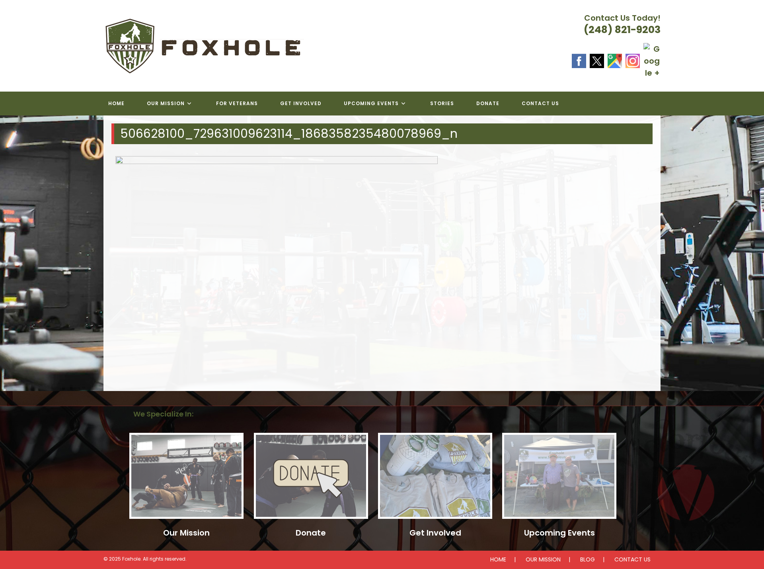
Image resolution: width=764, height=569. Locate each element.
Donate (311, 532)
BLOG (587, 559)
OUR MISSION (543, 559)
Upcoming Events (559, 532)
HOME (498, 559)
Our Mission (186, 532)
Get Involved (435, 532)
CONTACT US (632, 559)
